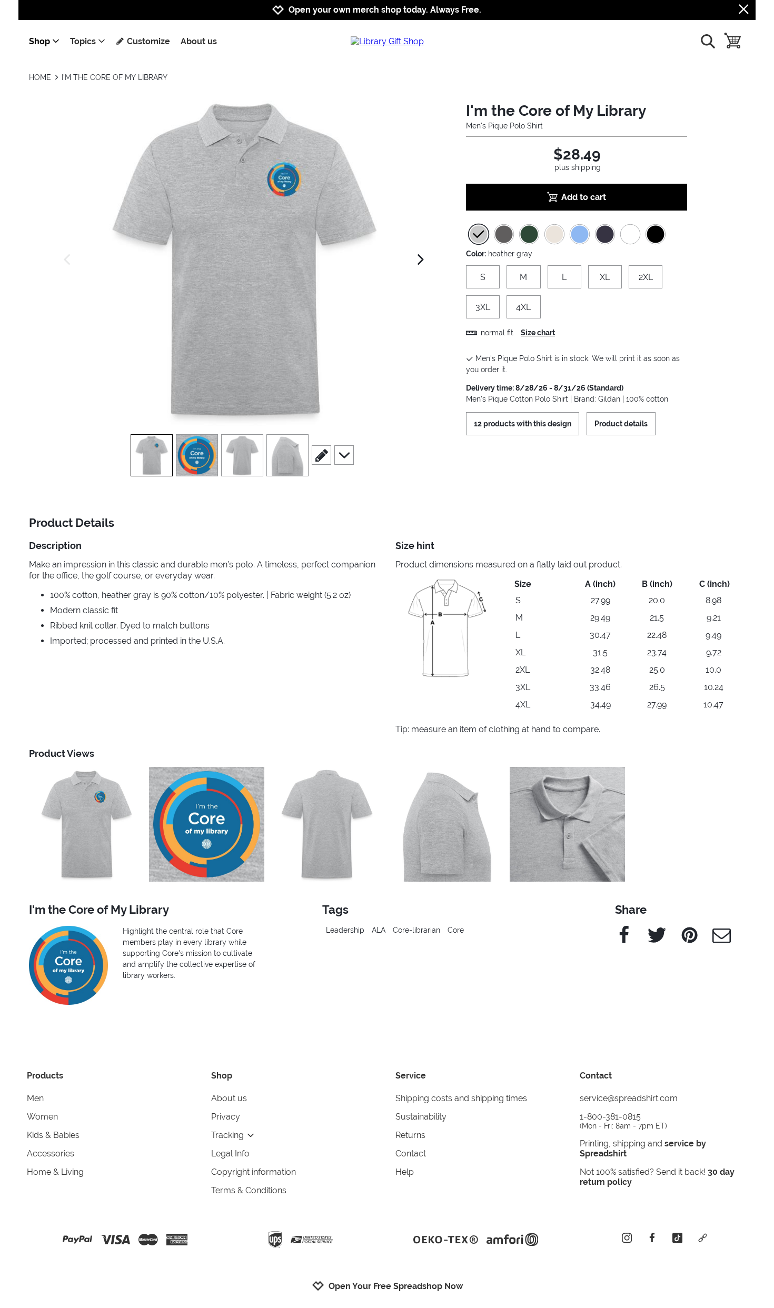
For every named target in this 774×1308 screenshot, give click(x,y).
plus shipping (577, 167)
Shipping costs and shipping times (461, 1098)
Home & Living (55, 1172)
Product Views (61, 753)
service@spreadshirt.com (629, 1098)
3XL (482, 307)
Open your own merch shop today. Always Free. (385, 10)
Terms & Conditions (248, 1190)
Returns (410, 1135)
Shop (39, 41)
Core (456, 930)
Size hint (414, 545)
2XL (646, 277)
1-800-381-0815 (623, 1121)
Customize (148, 41)
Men (35, 1098)
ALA (378, 930)
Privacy (225, 1117)
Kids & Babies (53, 1135)
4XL (523, 307)
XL (605, 277)
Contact (410, 1154)
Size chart (538, 332)
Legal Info (230, 1154)
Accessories (50, 1154)
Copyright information (253, 1172)
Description (55, 545)
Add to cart (583, 197)
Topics (83, 41)
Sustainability (420, 1117)
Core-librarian (416, 930)
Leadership (345, 930)
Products (45, 1076)
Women (42, 1117)
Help (404, 1172)
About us (199, 41)
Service (410, 1076)
